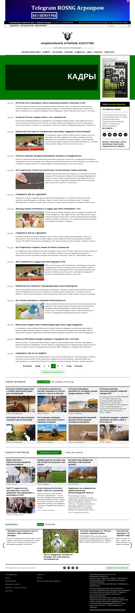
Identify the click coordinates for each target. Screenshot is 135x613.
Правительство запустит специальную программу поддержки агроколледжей (53, 131)
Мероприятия (10, 581)
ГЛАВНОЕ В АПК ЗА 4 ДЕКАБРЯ (31, 194)
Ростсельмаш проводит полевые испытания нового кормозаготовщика (50, 419)
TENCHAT (98, 52)
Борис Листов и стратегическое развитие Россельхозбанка (18, 462)
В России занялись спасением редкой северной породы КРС (113, 391)
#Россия (14, 484)
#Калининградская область (81, 512)
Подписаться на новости (113, 146)
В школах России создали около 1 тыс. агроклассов (41, 117)
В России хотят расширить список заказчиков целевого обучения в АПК (50, 103)
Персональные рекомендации (49, 581)
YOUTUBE (68, 52)
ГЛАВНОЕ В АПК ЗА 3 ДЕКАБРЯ (31, 233)
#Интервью (46, 484)
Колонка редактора (117, 104)
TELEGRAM (57, 52)
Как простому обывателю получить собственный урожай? (80, 462)
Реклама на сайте (12, 584)
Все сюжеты (107, 128)
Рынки (105, 142)
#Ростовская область (18, 514)
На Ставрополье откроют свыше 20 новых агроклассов (42, 247)
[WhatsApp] (104, 134)
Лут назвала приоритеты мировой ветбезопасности (41, 300)
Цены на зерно (121, 117)
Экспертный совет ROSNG (113, 144)
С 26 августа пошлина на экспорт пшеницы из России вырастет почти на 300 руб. (51, 391)
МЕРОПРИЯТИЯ (41, 26)
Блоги (123, 142)
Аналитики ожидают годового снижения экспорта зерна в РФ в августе (114, 419)
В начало (27, 366)
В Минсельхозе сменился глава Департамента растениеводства (47, 286)
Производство (11, 575)
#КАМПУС (108, 412)
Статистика (114, 142)
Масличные (108, 117)
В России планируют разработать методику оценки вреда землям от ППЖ (83, 391)
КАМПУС (46, 52)
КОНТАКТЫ (109, 52)
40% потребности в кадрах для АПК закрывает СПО (40, 262)
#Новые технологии (48, 510)
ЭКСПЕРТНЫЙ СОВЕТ (31, 52)
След (68, 366)
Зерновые (123, 115)
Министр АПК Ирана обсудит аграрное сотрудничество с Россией (47, 339)
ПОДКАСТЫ (80, 52)
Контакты (9, 591)
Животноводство (111, 119)
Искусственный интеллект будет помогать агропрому (50, 489)
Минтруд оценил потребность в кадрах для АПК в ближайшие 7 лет (48, 209)
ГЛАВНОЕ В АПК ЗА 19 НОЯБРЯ (31, 353)
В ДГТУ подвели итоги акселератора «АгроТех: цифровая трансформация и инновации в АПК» (20, 491)
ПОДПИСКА (14, 26)
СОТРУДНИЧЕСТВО (27, 26)
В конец (78, 366)
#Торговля (46, 413)
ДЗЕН (89, 52)
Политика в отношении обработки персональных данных (107, 610)
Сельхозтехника (109, 126)
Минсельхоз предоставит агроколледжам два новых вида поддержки (49, 325)
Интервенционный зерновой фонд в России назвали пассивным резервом (82, 419)
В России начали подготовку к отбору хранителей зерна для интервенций (20, 391)
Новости (40, 575)
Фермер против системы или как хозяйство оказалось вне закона (51, 462)
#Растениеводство (17, 413)
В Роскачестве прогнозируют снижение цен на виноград (20, 418)
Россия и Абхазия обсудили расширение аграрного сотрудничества (48, 156)
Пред (37, 366)
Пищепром (107, 122)
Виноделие (118, 122)
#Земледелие (78, 413)
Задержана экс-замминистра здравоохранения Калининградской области (82, 490)
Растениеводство (110, 115)
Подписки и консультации (16, 588)
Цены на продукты (110, 124)
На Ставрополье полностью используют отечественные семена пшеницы (51, 170)
